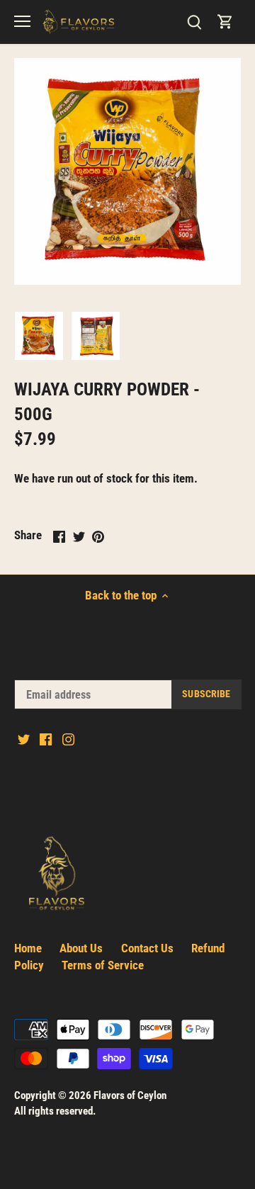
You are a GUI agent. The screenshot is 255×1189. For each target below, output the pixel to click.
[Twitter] (24, 739)
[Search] (194, 21)
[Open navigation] (22, 21)
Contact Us (147, 948)
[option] (39, 336)
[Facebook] (46, 739)
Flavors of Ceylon (130, 1095)
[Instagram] (68, 739)
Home (28, 948)
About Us (81, 948)
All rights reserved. (55, 1111)
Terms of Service (103, 965)
